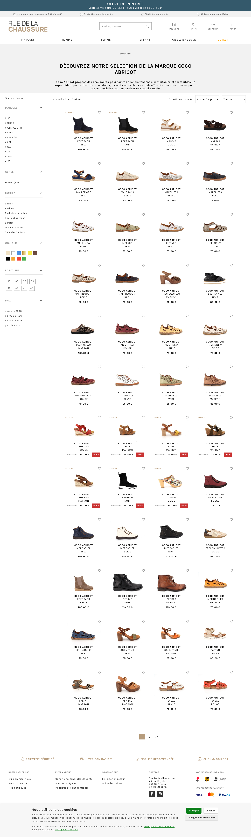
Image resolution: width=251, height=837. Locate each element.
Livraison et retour (113, 778)
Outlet (223, 39)
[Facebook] (152, 794)
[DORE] (24, 253)
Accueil (57, 99)
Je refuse (210, 810)
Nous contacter (18, 783)
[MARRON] (35, 253)
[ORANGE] (13, 259)
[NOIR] (8, 259)
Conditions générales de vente (74, 778)
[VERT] (24, 259)
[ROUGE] (19, 259)
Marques (28, 39)
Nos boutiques (17, 787)
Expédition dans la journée (98, 14)
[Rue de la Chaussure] (28, 26)
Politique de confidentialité (71, 787)
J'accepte (194, 810)
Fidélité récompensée (156, 14)
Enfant (145, 39)
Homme (67, 39)
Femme (106, 39)
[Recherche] (148, 26)
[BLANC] (13, 253)
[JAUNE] (30, 253)
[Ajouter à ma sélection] (99, 112)
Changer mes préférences (201, 817)
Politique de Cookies (66, 829)
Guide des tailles (112, 783)
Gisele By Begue (184, 39)
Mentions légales (65, 783)
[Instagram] (160, 794)
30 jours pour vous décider (215, 14)
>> (156, 736)
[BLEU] (19, 253)
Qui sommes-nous (20, 778)
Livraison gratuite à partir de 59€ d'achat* (39, 14)
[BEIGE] (8, 253)
